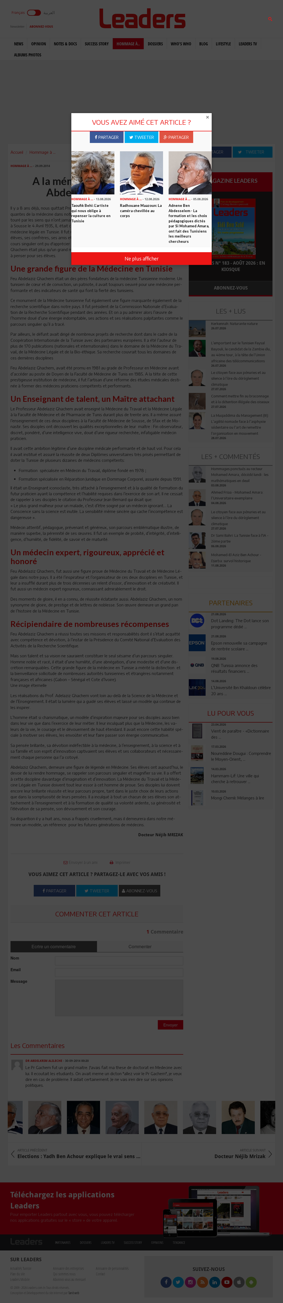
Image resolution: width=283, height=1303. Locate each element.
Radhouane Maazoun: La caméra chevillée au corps (141, 210)
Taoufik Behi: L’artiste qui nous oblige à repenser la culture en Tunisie (91, 213)
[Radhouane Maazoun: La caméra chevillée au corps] (141, 172)
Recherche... (202, 17)
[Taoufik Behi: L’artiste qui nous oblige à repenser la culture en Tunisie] (92, 172)
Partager (108, 137)
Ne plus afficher (142, 258)
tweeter (143, 137)
